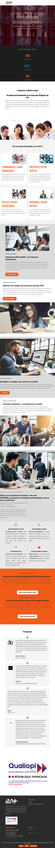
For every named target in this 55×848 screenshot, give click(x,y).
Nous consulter (5, 392)
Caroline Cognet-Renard (22, 742)
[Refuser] (53, 844)
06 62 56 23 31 (33, 830)
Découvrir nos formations (9, 298)
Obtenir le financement (12, 274)
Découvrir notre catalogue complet (27, 592)
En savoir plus (34, 846)
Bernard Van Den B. (20, 656)
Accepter (21, 846)
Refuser (27, 846)
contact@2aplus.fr (35, 832)
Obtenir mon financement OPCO (27, 616)
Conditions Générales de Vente (12, 837)
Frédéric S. (18, 681)
